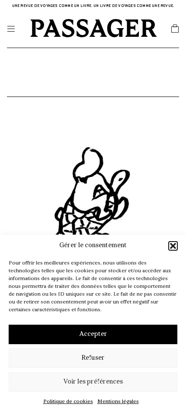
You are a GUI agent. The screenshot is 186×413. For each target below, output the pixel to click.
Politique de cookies (68, 401)
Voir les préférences (93, 382)
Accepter (93, 334)
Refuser (93, 358)
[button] (173, 246)
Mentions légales (118, 401)
